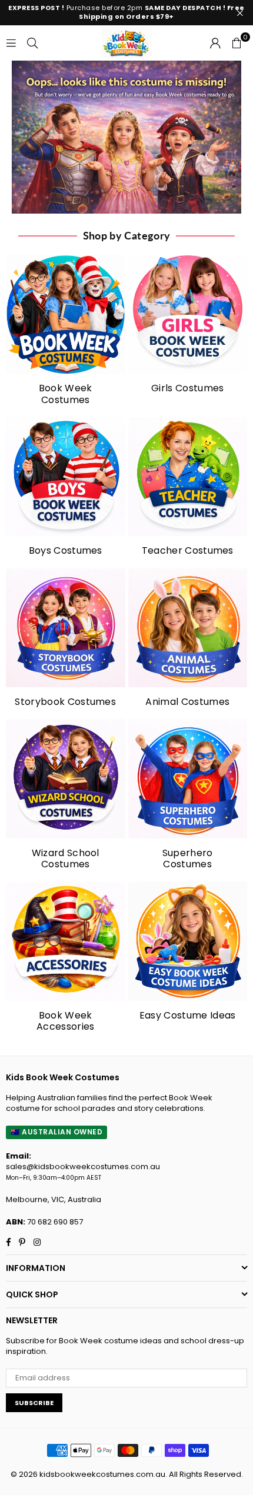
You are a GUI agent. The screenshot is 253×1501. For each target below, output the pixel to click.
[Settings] (215, 43)
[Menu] (11, 42)
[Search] (32, 42)
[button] (236, 43)
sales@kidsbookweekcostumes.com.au (83, 1166)
